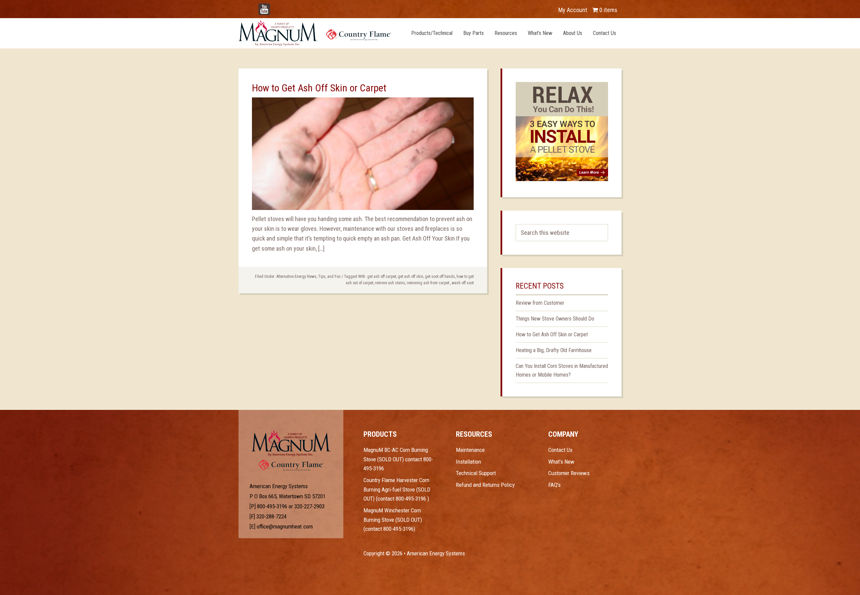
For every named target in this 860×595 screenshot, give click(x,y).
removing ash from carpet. (428, 283)
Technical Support (476, 473)
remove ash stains (390, 283)
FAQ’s (554, 484)
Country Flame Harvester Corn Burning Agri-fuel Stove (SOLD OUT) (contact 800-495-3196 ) (396, 489)
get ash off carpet (381, 276)
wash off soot (463, 283)
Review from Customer (540, 303)
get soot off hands (440, 276)
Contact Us (560, 450)
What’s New (561, 461)
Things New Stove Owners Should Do (555, 318)
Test (291, 443)
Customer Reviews (569, 473)
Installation (468, 461)
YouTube (274, 6)
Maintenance (470, 450)
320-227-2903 (309, 506)
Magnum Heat (315, 33)
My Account (572, 9)
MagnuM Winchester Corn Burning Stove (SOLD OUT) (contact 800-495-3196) (392, 519)
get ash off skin (410, 276)
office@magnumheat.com (285, 526)
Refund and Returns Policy (485, 484)
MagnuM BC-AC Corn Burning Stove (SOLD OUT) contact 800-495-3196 (398, 459)
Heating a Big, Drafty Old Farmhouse (554, 350)
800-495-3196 (272, 506)
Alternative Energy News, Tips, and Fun (308, 276)
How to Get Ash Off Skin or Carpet (319, 88)
